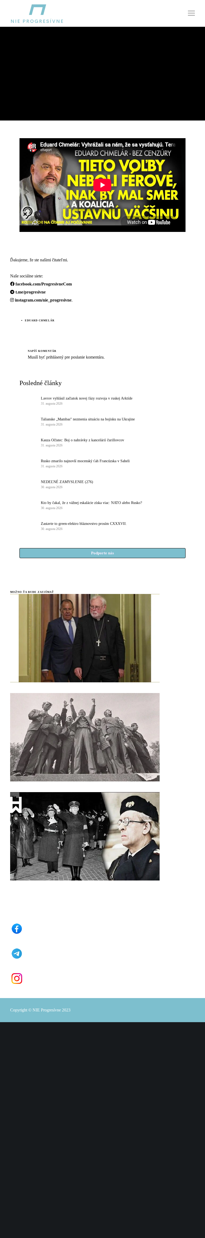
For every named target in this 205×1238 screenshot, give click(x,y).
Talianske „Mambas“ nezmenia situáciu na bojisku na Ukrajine (88, 419)
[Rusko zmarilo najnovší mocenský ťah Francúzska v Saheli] (27, 463)
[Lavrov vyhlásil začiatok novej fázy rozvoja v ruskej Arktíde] (27, 400)
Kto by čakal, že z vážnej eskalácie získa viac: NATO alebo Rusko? (91, 503)
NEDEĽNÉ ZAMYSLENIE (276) (67, 482)
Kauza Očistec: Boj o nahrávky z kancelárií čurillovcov (82, 440)
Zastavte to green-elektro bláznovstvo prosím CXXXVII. (84, 524)
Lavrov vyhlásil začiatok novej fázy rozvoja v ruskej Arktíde (86, 398)
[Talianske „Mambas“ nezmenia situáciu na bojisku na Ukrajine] (27, 421)
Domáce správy (23, 44)
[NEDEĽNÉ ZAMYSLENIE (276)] (27, 484)
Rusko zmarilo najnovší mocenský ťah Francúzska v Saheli (85, 461)
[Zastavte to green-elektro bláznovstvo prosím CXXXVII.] (27, 526)
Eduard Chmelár (39, 320)
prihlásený (54, 357)
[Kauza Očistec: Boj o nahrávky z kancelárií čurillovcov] (27, 442)
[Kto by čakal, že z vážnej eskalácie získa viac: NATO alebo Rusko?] (27, 505)
